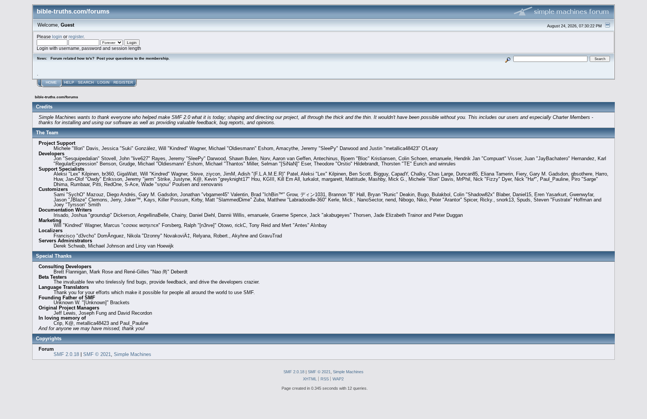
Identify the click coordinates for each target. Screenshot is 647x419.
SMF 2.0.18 (66, 354)
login (57, 36)
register (76, 36)
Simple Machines (132, 354)
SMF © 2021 (97, 354)
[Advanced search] (507, 59)
